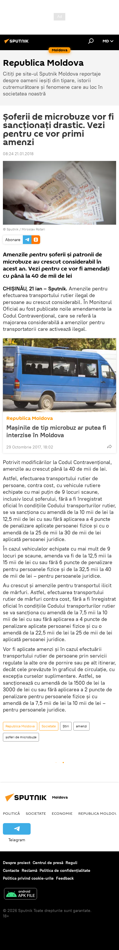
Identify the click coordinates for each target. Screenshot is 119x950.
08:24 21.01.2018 (18, 153)
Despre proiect (16, 862)
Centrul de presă (48, 862)
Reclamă (29, 870)
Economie (62, 813)
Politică (11, 813)
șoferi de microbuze (20, 737)
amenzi (81, 726)
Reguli (71, 862)
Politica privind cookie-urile (28, 878)
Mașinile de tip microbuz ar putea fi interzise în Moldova (56, 431)
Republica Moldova (29, 418)
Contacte (11, 870)
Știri (66, 726)
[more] (109, 446)
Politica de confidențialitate (65, 870)
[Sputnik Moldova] (17, 43)
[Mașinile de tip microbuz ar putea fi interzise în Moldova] (59, 375)
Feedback (65, 878)
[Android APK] (20, 894)
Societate (49, 726)
